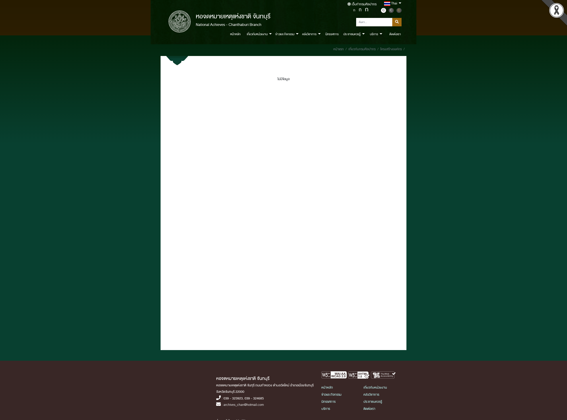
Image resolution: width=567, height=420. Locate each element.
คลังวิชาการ (371, 394)
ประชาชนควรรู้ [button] (352, 34)
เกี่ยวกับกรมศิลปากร (362, 49)
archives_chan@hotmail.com (243, 404)
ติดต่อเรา (395, 34)
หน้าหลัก (235, 34)
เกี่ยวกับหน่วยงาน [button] (257, 34)
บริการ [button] (374, 34)
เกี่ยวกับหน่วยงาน (375, 387)
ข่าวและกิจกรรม (331, 394)
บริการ (325, 408)
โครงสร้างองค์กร (391, 49)
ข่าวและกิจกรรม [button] (284, 34)
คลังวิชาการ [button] (309, 34)
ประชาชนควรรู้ (372, 401)
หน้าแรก (338, 49)
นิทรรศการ (332, 34)
